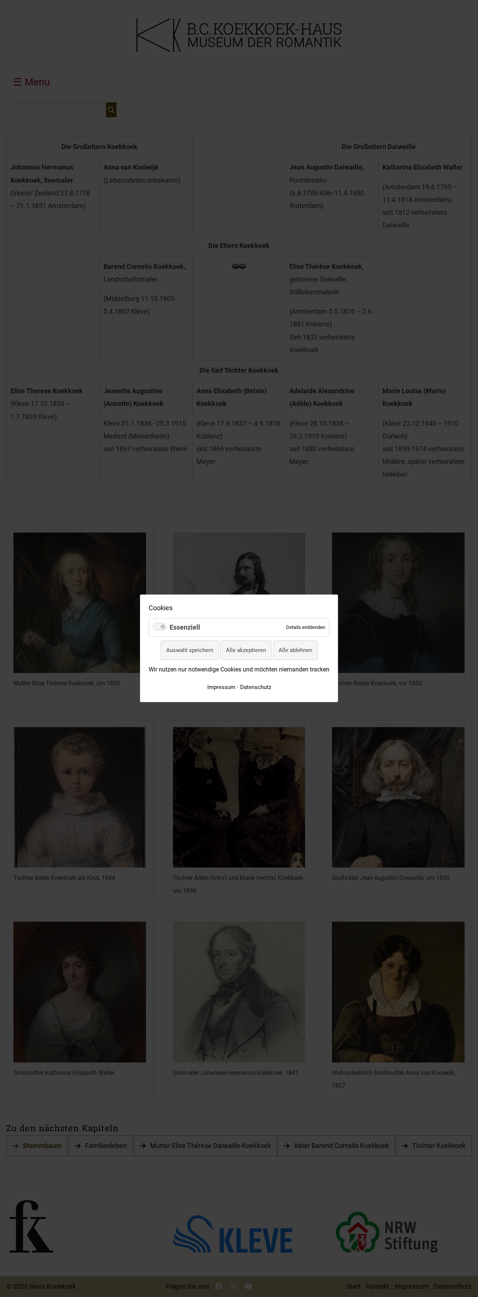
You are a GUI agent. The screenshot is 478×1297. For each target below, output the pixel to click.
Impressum (221, 687)
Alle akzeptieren (246, 650)
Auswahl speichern (189, 650)
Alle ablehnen (295, 650)
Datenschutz (255, 687)
